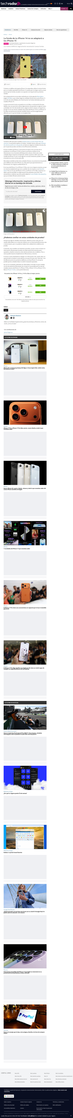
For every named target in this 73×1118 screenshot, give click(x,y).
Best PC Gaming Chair (35, 1081)
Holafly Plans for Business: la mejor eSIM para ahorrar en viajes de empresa (59, 173)
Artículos (43, 8)
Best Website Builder (20, 1081)
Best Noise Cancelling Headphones (64, 1076)
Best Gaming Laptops (35, 1076)
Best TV (46, 1076)
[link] (10, 278)
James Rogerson (31, 43)
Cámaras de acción (35, 30)
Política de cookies (24, 1105)
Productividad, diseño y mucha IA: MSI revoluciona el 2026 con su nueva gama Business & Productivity (59, 165)
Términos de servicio (22, 195)
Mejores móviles (48, 30)
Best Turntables (59, 1073)
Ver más (27, 297)
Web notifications (57, 1105)
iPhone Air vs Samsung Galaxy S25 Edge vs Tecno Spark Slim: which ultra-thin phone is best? (59, 180)
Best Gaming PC (34, 1079)
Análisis (10, 8)
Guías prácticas (20, 8)
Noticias (3, 8)
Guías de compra (33, 8)
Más (49, 8)
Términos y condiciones (58, 1102)
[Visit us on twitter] (57, 3)
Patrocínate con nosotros (42, 1105)
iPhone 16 (24, 30)
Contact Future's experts (26, 1102)
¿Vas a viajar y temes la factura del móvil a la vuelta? (59, 158)
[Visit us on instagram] (60, 3)
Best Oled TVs (47, 1079)
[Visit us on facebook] (55, 3)
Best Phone (47, 1073)
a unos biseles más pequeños (38, 174)
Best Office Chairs (60, 1081)
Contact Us (39, 1102)
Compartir (8, 84)
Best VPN (17, 1073)
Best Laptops (33, 1073)
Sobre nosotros (7, 1102)
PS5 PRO (16, 30)
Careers (22, 1108)
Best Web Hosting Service (21, 1079)
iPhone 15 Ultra (11, 270)
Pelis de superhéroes (61, 30)
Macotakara (40, 96)
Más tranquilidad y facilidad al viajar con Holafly (59, 186)
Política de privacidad (9, 1105)
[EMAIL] (14, 318)
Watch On (7, 137)
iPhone (10, 34)
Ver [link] (40, 278)
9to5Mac (10, 98)
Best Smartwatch (48, 1081)
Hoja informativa (42, 84)
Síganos (34, 84)
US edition (31, 1116)
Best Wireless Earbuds (61, 1079)
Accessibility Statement (9, 1108)
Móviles (5, 34)
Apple (5, 310)
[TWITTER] (11, 318)
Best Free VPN (18, 1076)
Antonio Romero (15, 43)
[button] (69, 3)
